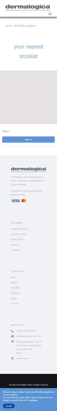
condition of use (18, 234)
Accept (9, 406)
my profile (15, 287)
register (14, 282)
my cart (14, 303)
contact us (16, 249)
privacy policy (17, 239)
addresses (15, 293)
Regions (6, 131)
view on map (22, 358)
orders (14, 298)
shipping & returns (19, 228)
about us (15, 244)
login (13, 277)
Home (8, 25)
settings (34, 400)
